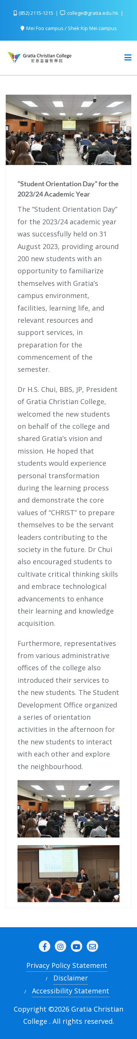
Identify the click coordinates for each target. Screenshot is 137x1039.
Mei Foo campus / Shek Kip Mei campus (71, 28)
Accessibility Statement (70, 990)
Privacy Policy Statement (66, 965)
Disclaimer (70, 977)
